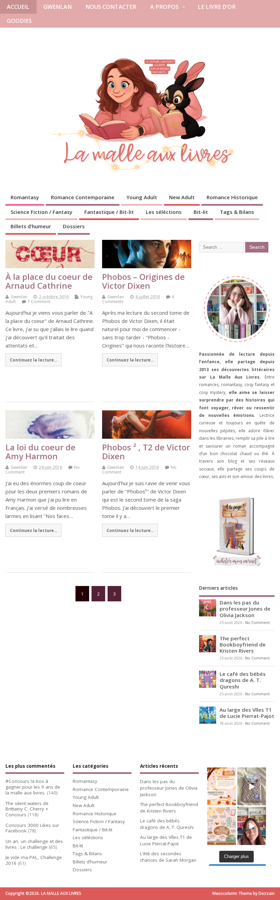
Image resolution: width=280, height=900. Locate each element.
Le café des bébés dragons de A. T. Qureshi (243, 680)
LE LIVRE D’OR (217, 7)
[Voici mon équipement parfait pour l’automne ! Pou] (221, 826)
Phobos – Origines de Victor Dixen (143, 281)
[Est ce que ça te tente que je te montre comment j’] (251, 786)
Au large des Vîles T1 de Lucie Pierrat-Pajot (247, 712)
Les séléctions (164, 211)
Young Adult (141, 197)
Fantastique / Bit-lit (109, 211)
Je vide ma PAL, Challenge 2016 (33, 860)
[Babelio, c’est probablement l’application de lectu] (251, 826)
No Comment (257, 622)
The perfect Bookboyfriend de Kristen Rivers (243, 644)
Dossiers (74, 226)
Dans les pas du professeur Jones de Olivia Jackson (245, 608)
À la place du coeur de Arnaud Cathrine (49, 281)
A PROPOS (164, 7)
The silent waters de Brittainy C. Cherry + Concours (26, 809)
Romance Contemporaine (82, 197)
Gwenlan (19, 297)
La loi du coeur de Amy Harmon (40, 451)
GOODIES (19, 21)
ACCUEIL (18, 7)
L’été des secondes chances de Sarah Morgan (168, 856)
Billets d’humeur (31, 226)
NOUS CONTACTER (110, 7)
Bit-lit (201, 211)
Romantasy (25, 197)
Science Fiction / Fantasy (41, 211)
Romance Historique (232, 197)
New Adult (182, 197)
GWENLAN (57, 7)
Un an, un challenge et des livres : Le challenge (34, 844)
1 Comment (39, 301)
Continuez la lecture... (33, 360)
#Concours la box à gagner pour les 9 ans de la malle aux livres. (32, 787)
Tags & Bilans (237, 211)
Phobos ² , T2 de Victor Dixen (146, 451)
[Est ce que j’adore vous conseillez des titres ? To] (221, 786)
